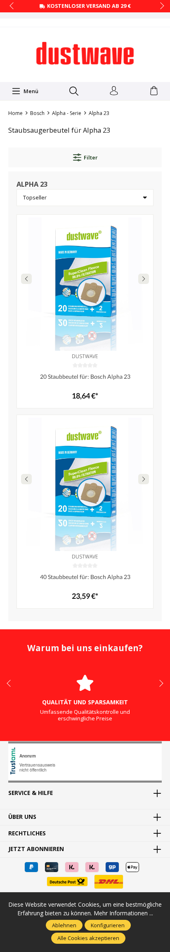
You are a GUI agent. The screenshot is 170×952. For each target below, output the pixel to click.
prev (12, 6)
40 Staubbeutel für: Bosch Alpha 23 (85, 576)
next (160, 6)
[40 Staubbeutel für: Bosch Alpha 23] (85, 483)
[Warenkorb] (153, 91)
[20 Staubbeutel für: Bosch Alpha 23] (85, 283)
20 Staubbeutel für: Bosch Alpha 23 (85, 376)
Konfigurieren (108, 925)
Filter (90, 157)
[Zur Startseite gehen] (85, 54)
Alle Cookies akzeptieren (88, 938)
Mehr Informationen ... (123, 913)
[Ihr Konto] (113, 91)
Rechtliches (27, 833)
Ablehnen (64, 925)
